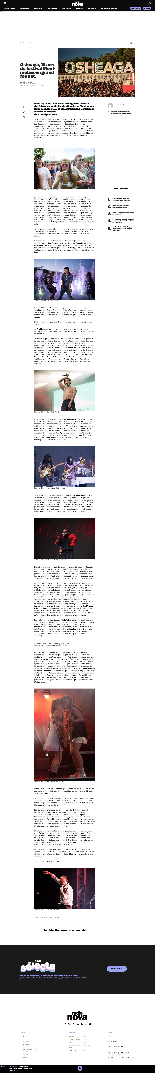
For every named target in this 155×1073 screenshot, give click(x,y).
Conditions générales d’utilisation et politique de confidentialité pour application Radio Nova (118, 1053)
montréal (50, 917)
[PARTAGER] (26, 112)
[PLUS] (26, 122)
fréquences (52, 8)
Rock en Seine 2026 (74, 1039)
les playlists (26, 1044)
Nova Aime (72, 1036)
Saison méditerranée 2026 (74, 1046)
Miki (85, 1036)
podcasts (38, 8)
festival (43, 917)
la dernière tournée (109, 8)
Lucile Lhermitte (120, 105)
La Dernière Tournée (113, 1061)
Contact (110, 1036)
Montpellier (87, 1045)
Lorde (85, 1042)
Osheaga (57, 917)
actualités (24, 8)
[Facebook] (26, 107)
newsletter (135, 8)
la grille (79, 8)
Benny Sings (72, 1050)
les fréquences (27, 1052)
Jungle (85, 1039)
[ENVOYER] (26, 117)
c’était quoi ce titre (29, 1039)
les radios (92, 8)
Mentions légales (112, 1041)
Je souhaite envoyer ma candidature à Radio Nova (120, 1049)
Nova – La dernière (113, 1044)
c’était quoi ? (9, 8)
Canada (36, 917)
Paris (85, 1050)
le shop (147, 8)
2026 (70, 1042)
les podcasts (26, 1041)
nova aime (66, 8)
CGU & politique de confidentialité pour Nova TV (120, 1058)
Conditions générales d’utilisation (117, 1046)
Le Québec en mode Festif (47, 634)
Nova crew (110, 1038)
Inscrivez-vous (115, 968)
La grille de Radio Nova (29, 1049)
